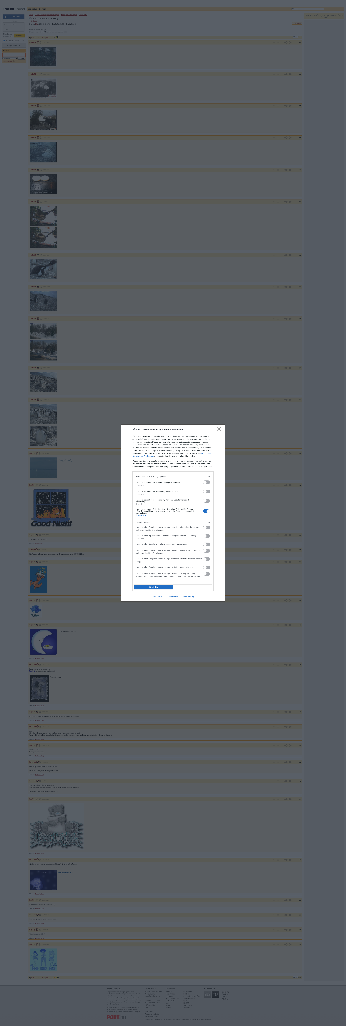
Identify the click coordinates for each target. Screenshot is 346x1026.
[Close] (219, 429)
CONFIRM (154, 587)
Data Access (173, 596)
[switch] (206, 482)
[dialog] (173, 513)
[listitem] (173, 476)
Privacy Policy (188, 596)
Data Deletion (158, 596)
